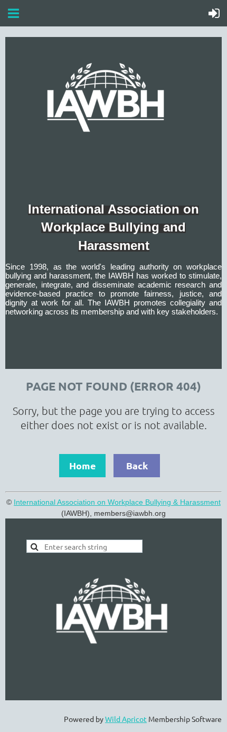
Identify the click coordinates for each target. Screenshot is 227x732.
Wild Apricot (126, 719)
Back (137, 465)
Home (82, 465)
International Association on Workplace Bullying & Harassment (117, 502)
